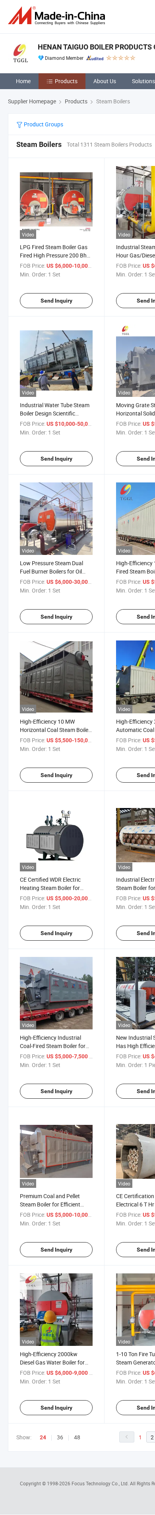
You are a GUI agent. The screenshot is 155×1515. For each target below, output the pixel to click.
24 (43, 1437)
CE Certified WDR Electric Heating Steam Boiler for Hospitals (50, 888)
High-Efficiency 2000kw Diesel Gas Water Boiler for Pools (52, 1362)
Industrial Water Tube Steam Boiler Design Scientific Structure (54, 413)
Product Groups (43, 124)
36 (60, 1437)
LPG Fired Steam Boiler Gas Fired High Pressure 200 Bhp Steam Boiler (55, 255)
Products (66, 81)
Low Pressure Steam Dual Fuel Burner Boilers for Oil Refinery (51, 571)
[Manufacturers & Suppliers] (58, 15)
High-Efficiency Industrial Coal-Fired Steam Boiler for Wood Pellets (52, 1046)
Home (23, 81)
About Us (104, 81)
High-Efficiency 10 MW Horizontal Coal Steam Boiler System (55, 730)
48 (77, 1437)
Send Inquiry (56, 300)
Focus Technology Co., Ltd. (101, 1483)
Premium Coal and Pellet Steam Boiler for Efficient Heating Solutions (50, 1204)
